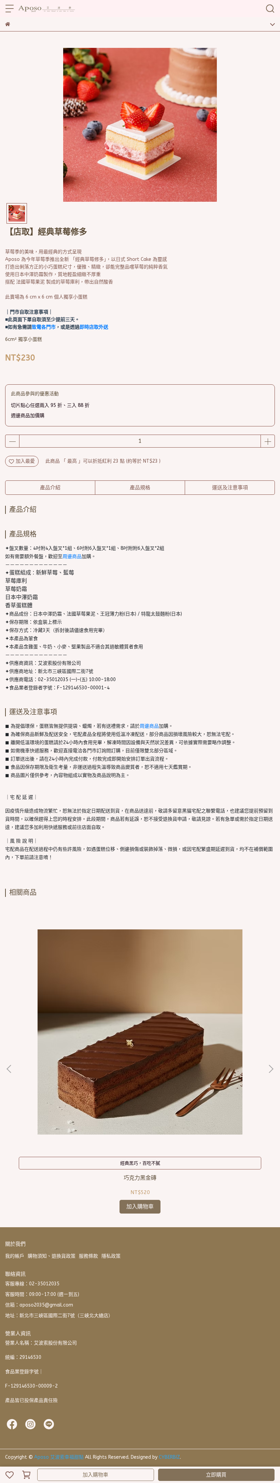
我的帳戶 (14, 1256)
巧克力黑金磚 (140, 1178)
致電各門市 (44, 327)
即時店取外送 (94, 327)
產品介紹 (50, 488)
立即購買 (216, 1475)
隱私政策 (111, 1256)
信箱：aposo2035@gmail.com (39, 1305)
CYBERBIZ (169, 1457)
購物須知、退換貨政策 (51, 1256)
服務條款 (88, 1256)
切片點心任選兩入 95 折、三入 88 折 (50, 405)
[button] (271, 1069)
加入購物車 (95, 1475)
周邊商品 (72, 556)
